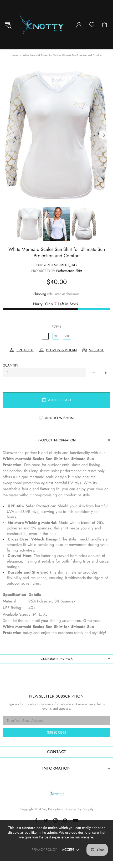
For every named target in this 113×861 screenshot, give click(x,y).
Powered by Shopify (79, 809)
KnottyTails (41, 24)
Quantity (10, 365)
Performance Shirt (69, 271)
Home (15, 55)
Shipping (39, 294)
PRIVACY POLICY (44, 849)
